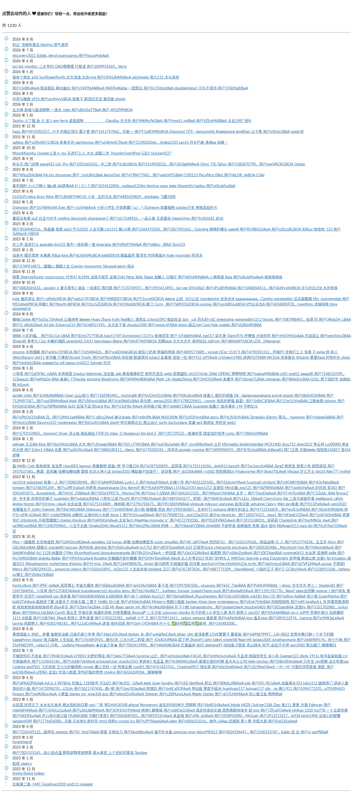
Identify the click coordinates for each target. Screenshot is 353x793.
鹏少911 (286, 689)
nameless (98, 542)
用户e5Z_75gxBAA (231, 586)
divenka (44, 558)
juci (15, 66)
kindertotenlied (252, 444)
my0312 (83, 363)
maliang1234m (134, 186)
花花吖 (30, 596)
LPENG (42, 672)
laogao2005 (262, 640)
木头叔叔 (172, 77)
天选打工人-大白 (81, 153)
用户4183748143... (55, 624)
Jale (118, 374)
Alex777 (333, 472)
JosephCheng (202, 591)
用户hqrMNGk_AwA (314, 520)
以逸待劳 (72, 320)
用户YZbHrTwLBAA (86, 607)
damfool (208, 564)
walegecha (50, 363)
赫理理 (152, 510)
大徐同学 (264, 336)
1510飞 (234, 352)
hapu (16, 132)
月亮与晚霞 (22, 99)
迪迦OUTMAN (255, 358)
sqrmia (18, 624)
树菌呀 (58, 553)
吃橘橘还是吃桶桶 (123, 558)
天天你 (126, 121)
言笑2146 (118, 277)
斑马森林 (51, 640)
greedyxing (226, 320)
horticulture (22, 586)
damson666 (206, 132)
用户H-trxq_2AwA (98, 564)
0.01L (315, 379)
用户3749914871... (28, 266)
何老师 (91, 488)
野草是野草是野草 (78, 753)
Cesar (69, 396)
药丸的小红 (207, 320)
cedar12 (43, 645)
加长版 (109, 374)
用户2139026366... (144, 142)
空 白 (296, 732)
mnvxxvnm (93, 266)
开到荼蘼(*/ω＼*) (130, 208)
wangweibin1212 (249, 320)
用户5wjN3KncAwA (41, 694)
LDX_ (258, 341)
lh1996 (84, 277)
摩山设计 (151, 423)
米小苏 (274, 656)
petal (168, 374)
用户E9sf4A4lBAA (275, 613)
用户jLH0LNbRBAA (49, 396)
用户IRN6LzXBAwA (229, 683)
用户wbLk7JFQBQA (83, 299)
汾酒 (305, 705)
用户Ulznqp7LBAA (250, 379)
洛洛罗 (57, 466)
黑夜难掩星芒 (133, 374)
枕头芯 (18, 164)
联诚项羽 (141, 358)
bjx (144, 434)
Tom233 (178, 245)
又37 (167, 569)
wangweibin (284, 299)
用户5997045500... (185, 586)
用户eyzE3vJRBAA (296, 510)
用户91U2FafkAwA (315, 504)
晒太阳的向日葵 (76, 705)
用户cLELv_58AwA (248, 499)
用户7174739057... (129, 288)
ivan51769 (113, 336)
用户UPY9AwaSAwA (153, 721)
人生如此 (67, 640)
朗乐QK (112, 640)
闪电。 (56, 645)
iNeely (197, 694)
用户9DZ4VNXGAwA (218, 520)
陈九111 (157, 77)
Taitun (222, 164)
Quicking (201, 229)
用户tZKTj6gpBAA (268, 553)
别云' (16, 45)
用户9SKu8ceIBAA (188, 396)
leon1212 (205, 488)
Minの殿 (232, 488)
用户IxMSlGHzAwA (103, 520)
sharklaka (152, 197)
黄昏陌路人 (22, 634)
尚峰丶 (222, 142)
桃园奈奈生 (258, 656)
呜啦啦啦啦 (280, 602)
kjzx (250, 618)
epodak (185, 450)
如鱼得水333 (292, 683)
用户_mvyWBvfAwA (197, 444)
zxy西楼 (322, 662)
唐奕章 (212, 618)
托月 (107, 363)
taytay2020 (121, 472)
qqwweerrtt (21, 309)
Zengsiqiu (258, 417)
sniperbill (230, 640)
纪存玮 (321, 488)
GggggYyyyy (22, 640)
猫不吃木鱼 (163, 732)
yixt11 (40, 358)
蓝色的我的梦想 (91, 672)
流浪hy (301, 607)
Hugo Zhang (101, 320)
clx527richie (198, 374)
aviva (321, 352)
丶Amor (285, 586)
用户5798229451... (188, 401)
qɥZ (35, 218)
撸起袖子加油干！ (146, 472)
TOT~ (191, 132)
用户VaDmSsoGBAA (274, 564)
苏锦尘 (77, 683)
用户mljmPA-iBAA (146, 417)
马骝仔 (172, 277)
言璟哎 (219, 488)
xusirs (159, 542)
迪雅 (127, 542)
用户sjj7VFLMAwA (306, 564)
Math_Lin (164, 379)
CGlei (260, 175)
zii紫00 (78, 515)
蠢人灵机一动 (106, 667)
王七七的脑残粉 (70, 667)
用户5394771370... (309, 689)
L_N (323, 602)
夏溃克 (142, 255)
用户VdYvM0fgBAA (194, 277)
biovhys (47, 45)
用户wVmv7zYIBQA (57, 352)
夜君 (60, 229)
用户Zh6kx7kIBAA (39, 575)
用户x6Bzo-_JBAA (157, 245)
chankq (66, 520)
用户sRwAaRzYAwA (238, 591)
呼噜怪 (250, 336)
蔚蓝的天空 (93, 99)
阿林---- (168, 526)
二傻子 (92, 602)
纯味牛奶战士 (238, 510)
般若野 (216, 553)
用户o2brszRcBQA (287, 229)
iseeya (70, 363)
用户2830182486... (264, 548)
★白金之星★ (107, 645)
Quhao (299, 164)
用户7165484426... (89, 352)
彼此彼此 (88, 434)
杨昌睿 (50, 229)
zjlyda (304, 656)
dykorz (76, 569)
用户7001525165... (28, 753)
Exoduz (79, 374)
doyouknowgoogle (116, 553)
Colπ (31, 466)
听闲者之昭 (153, 406)
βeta (229, 277)
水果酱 (46, 255)
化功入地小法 (100, 472)
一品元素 (148, 218)
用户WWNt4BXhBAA (138, 379)
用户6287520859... (155, 466)
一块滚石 (94, 288)
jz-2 (54, 683)
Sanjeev (192, 602)
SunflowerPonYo (52, 77)
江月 (218, 444)
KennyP (134, 488)
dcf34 (296, 716)
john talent (214, 640)
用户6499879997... (258, 634)
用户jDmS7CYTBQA (87, 336)
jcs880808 (115, 596)
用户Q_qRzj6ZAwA (27, 325)
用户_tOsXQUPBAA (162, 640)
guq (105, 694)
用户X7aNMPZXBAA (107, 482)
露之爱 (85, 132)
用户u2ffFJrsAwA (71, 488)
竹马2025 (81, 229)
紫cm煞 (125, 229)
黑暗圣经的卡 (206, 208)
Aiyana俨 (139, 613)
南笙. (322, 667)
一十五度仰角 (337, 710)
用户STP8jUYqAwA (146, 499)
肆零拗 (158, 710)
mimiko (184, 613)
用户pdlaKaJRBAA (85, 499)
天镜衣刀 (116, 732)
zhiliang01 (275, 450)
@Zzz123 (121, 569)
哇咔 (273, 526)
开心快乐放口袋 (55, 716)
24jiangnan (271, 341)
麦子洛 (164, 586)
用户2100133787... (265, 732)
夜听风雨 (118, 624)
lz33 (189, 548)
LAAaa (223, 721)
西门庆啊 (32, 164)
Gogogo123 (290, 656)
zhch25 (60, 245)
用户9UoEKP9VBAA (157, 488)
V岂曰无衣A (256, 304)
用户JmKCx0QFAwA (174, 689)
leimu (126, 591)
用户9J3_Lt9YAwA (203, 358)
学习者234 (131, 466)
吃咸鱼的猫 (179, 564)
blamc (130, 450)
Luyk (129, 482)
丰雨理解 (33, 352)
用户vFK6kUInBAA (136, 602)
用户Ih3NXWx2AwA (182, 662)
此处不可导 (280, 645)
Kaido (286, 732)
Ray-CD (269, 596)
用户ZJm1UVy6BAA (292, 401)
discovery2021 (24, 56)
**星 (100, 705)
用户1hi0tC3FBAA (261, 401)
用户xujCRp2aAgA (166, 444)
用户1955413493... (160, 288)
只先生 (309, 662)
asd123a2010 (198, 515)
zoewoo (62, 732)
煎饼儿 (73, 618)
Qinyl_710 (208, 164)
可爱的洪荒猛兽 (304, 667)
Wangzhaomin (37, 564)
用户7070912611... (165, 618)
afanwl (134, 705)
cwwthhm (305, 304)
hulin (116, 320)
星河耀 (51, 358)
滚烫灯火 (32, 245)
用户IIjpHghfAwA (180, 596)
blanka (75, 694)
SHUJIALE (197, 288)
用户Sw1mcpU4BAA (257, 466)
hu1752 (146, 548)
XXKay (308, 229)
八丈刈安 (155, 613)
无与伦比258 (312, 288)
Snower (184, 591)
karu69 (234, 466)
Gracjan (77, 266)
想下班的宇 (330, 379)
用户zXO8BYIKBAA (293, 482)
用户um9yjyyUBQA (56, 99)
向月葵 (195, 564)
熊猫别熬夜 (166, 352)
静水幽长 (63, 88)
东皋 (68, 721)
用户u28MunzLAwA (175, 694)
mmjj (103, 721)
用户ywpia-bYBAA (163, 325)
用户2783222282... (110, 618)
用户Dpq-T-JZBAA (156, 493)
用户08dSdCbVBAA (310, 396)
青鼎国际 (180, 374)
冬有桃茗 (65, 374)
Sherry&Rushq (33, 277)
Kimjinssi (79, 520)
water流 (297, 132)
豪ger (17, 613)
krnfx (253, 564)
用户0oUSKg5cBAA (63, 444)
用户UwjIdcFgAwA (300, 488)
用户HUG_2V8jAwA (74, 493)
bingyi (149, 564)
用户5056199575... (106, 493)
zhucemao (63, 175)
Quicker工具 (47, 153)
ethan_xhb (185, 634)
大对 (83, 444)
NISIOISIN (170, 417)
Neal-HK (245, 640)
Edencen (316, 705)
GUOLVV (19, 197)
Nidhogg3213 (288, 526)
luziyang (220, 510)
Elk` (237, 396)
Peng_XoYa (135, 277)
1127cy (148, 336)
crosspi (124, 721)
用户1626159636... (244, 542)
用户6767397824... (187, 569)
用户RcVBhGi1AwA (256, 229)
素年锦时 (20, 186)
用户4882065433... (28, 288)
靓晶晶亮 (128, 255)
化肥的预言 (96, 656)
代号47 (72, 277)
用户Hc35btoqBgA (159, 88)
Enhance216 (66, 325)
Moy (16, 542)
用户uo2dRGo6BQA (229, 304)
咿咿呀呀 (239, 374)
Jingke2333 (169, 142)
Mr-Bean (117, 607)
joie (248, 683)
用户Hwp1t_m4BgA (180, 121)
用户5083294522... (39, 569)
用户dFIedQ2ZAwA (293, 515)
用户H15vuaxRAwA (139, 515)
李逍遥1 (146, 662)
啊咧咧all (275, 694)
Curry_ (160, 304)
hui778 (320, 710)
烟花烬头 (28, 299)
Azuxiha (115, 591)
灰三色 (18, 245)
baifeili (131, 618)
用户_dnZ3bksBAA (188, 472)
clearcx (26, 764)
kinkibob (155, 569)
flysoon (18, 694)
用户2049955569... (102, 66)
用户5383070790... (243, 164)
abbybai (101, 548)
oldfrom (214, 341)
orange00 (57, 548)
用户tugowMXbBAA (263, 374)
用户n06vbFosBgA (220, 186)
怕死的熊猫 (226, 401)
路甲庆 (50, 732)
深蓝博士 (68, 586)
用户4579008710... (171, 515)
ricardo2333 (129, 662)
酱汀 (150, 304)
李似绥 (197, 689)
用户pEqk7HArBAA (255, 602)
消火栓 (75, 434)
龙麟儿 (160, 277)
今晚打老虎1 (99, 716)
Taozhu (18, 121)
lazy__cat (189, 320)
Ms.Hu (49, 175)
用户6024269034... (132, 672)
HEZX (246, 705)
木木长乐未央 (51, 705)
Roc (107, 406)
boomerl (51, 434)
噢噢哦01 (328, 645)
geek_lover (152, 683)
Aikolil (176, 558)
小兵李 (42, 591)
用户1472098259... (47, 689)
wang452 (48, 164)
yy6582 (256, 596)
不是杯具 (229, 526)
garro (215, 417)
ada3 (68, 229)
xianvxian (227, 504)
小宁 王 (143, 618)
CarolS (60, 613)
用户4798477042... (136, 175)
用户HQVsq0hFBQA (129, 304)
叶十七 (165, 624)
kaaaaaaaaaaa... (248, 299)
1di (109, 542)
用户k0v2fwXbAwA (228, 667)
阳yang (98, 406)
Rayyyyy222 (47, 423)
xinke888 (213, 526)
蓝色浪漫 (87, 618)
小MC (37, 784)
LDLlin (68, 689)
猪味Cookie (22, 320)
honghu (167, 683)
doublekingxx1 (187, 88)
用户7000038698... (74, 482)
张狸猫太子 (22, 510)
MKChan (238, 558)
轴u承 (52, 186)
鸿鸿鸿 (173, 450)
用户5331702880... (322, 607)
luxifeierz (170, 591)
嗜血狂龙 (174, 320)
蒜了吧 (184, 640)
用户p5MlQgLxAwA (328, 618)
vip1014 (19, 482)
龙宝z (53, 672)
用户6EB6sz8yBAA (110, 586)
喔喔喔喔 (155, 672)
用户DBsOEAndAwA (286, 662)
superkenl (62, 499)
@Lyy (332, 542)
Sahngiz (96, 363)
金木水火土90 (236, 662)
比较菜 (18, 705)
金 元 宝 (43, 121)
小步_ (92, 197)
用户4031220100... (200, 482)
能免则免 (43, 466)
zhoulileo (171, 542)
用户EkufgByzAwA (139, 732)
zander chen (22, 396)
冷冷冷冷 (299, 586)
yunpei (213, 352)
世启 (162, 510)
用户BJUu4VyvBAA (94, 423)
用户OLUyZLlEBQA (97, 304)
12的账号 (91, 683)
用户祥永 (339, 591)
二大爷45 (47, 66)
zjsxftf (115, 423)
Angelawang (226, 132)
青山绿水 (254, 645)
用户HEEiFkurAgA (27, 716)
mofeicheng (59, 564)
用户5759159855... (28, 434)
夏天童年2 (69, 288)
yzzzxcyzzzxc (55, 277)
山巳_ (155, 656)
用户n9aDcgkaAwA (124, 548)
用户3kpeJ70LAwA (271, 472)
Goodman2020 (54, 784)
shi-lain (49, 325)
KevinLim (229, 515)
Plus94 (125, 499)
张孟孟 (159, 662)
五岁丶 (242, 493)
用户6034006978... (281, 304)
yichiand (269, 482)
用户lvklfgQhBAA (232, 618)
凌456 (346, 450)
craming (198, 450)
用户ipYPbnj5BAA (107, 358)
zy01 (284, 374)
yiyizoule (197, 504)
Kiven (204, 602)
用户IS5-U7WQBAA (134, 444)
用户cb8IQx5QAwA (180, 710)
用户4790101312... (257, 352)
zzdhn (37, 510)
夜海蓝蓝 (162, 336)
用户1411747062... (106, 132)
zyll (62, 363)
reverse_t (323, 591)
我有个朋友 (22, 77)
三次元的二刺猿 (132, 640)
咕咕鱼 (229, 645)
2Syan (63, 434)
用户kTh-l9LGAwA (266, 683)
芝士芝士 (308, 472)
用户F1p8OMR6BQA (152, 132)
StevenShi (186, 186)
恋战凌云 (312, 336)
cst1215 (112, 229)
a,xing (265, 558)
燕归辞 (107, 288)
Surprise (143, 656)
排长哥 (206, 667)
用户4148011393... (92, 325)
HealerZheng (182, 379)
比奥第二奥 (22, 784)
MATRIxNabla (116, 88)
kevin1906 (310, 716)
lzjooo (183, 325)
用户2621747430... (89, 689)
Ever (62, 208)
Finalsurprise (245, 472)
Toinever (152, 694)
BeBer (56, 558)
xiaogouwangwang (256, 396)
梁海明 (323, 553)
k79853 (80, 656)
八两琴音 (217, 277)
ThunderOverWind (125, 153)
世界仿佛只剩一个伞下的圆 (312, 634)
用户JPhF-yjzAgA (46, 586)
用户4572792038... (185, 520)
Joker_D (117, 434)
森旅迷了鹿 (45, 602)
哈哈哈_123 (323, 229)
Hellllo (103, 602)
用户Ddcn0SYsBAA (234, 596)
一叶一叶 (283, 667)
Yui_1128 (44, 553)
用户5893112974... (284, 618)
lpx (22, 66)
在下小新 (182, 607)
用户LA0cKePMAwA (88, 710)
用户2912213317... (275, 716)
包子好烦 (198, 613)
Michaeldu (231, 444)
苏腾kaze (165, 341)
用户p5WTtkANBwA (88, 88)
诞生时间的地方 (172, 705)
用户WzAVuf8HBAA (158, 607)
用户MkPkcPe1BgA (148, 121)
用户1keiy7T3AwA (121, 656)
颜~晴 (110, 689)
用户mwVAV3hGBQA (276, 164)
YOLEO (105, 683)
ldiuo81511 (119, 526)
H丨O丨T (83, 186)
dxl (310, 526)
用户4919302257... (37, 132)
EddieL (42, 56)
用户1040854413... (253, 288)
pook (217, 591)
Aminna (153, 186)
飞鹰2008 (167, 197)
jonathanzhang (284, 640)
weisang (199, 618)
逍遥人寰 (341, 683)
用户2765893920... (90, 640)
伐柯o (113, 721)
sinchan (263, 662)
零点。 (284, 417)
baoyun (85, 466)
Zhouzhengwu (206, 596)
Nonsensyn (149, 705)
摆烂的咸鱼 (224, 396)
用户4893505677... (177, 499)
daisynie (253, 558)
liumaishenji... (47, 493)
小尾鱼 (64, 694)
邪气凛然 (61, 45)
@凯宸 (27, 618)
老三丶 (313, 586)
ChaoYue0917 (188, 667)
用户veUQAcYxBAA (142, 586)
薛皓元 (43, 548)
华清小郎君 (68, 672)
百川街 (140, 510)
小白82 (209, 472)
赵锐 (16, 764)
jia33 (72, 406)
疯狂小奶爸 (147, 352)
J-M (239, 406)
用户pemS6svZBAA (335, 336)
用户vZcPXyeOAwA (260, 667)
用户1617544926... (125, 218)
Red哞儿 (128, 320)
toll (48, 683)
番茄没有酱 (22, 218)
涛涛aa (211, 142)
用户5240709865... (53, 526)
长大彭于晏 (117, 325)
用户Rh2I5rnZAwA (146, 553)
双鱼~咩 (115, 466)
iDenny (272, 417)
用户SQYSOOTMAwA (123, 710)
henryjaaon (103, 341)
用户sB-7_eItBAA (138, 596)
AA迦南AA (66, 186)
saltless (18, 142)
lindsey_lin (136, 634)
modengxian (68, 423)
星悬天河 (67, 142)
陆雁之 (215, 406)
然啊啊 (191, 705)
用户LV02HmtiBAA (194, 417)
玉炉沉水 (105, 197)
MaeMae (141, 520)
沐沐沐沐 (228, 299)
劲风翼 (52, 472)
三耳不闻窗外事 (302, 499)
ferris (64, 121)
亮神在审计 (319, 613)
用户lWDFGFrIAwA (157, 716)
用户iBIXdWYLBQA (237, 341)
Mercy (18, 569)
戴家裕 (237, 634)
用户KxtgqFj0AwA (155, 482)
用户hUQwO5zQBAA (155, 396)
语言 (82, 288)
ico (133, 721)
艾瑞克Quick (203, 548)
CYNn (69, 553)
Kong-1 (116, 515)
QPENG (225, 374)
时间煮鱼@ (157, 255)
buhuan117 (255, 689)
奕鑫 (192, 423)
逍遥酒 (66, 596)
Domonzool (132, 336)
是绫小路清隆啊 (37, 110)
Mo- (317, 299)
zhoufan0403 (255, 607)
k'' (167, 520)
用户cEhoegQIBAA (102, 444)
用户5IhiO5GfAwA (208, 379)
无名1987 (236, 121)
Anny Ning (46, 197)
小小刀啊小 (37, 186)
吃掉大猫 (78, 602)
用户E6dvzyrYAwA (231, 482)
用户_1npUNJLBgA (88, 175)
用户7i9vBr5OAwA (58, 656)
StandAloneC (245, 569)
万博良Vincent (69, 358)
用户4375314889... (98, 504)
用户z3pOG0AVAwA (193, 553)
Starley (209, 694)
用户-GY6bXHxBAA (186, 336)
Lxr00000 (333, 444)
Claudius (113, 121)
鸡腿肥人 (32, 624)
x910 (36, 99)
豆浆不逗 (84, 406)
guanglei (47, 245)
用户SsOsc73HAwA (48, 320)
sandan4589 (22, 721)
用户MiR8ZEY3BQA (116, 299)
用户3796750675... (141, 504)
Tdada (149, 277)
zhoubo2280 (137, 325)
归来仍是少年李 (83, 634)
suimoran (170, 613)
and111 (73, 784)
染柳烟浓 (244, 526)
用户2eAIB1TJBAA (178, 406)
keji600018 (111, 255)
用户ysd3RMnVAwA (52, 401)
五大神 (18, 110)
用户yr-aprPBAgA (314, 732)
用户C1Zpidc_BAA (321, 493)
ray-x (295, 613)
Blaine (118, 341)
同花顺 (128, 358)
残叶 (248, 121)
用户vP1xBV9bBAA (221, 288)
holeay (39, 773)
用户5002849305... (125, 716)
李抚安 (221, 423)
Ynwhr (87, 358)
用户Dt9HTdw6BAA (154, 558)
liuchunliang (178, 423)
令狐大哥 (260, 721)
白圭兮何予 (48, 218)
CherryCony (273, 499)
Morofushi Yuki (292, 548)
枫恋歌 (109, 99)
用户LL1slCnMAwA (86, 624)
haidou (200, 186)
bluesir (38, 640)
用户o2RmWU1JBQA (42, 142)
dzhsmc (330, 401)
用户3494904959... (220, 450)
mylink (345, 472)
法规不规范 (100, 277)
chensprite (223, 548)
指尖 (130, 266)
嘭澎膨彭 (48, 88)
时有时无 (333, 358)
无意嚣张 (164, 218)
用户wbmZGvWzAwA (127, 694)
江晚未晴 (316, 401)
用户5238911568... (323, 569)
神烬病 (120, 504)
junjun (343, 607)
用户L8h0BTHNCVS (71, 197)
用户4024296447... (234, 732)
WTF (266, 645)
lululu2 (155, 358)
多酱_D (310, 352)
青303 (332, 488)
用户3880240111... (109, 450)
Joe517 (208, 336)
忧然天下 (32, 705)
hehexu (344, 569)
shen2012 (305, 444)
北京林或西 (45, 542)
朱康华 (229, 379)
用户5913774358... (300, 542)
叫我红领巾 (69, 132)
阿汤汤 (196, 255)
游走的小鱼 (22, 689)
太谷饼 (311, 553)
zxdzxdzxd (35, 482)
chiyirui (110, 672)
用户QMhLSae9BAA (69, 417)
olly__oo (272, 689)
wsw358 (95, 694)
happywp (298, 417)
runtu (231, 434)
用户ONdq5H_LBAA (335, 320)
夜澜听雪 (195, 434)
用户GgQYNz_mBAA (41, 374)
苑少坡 (313, 596)
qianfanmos (85, 142)
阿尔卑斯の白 (131, 423)
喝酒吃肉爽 (103, 613)
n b (209, 613)
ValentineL (94, 374)
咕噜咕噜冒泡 (143, 542)
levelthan (243, 132)
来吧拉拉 (200, 341)
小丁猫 (30, 121)
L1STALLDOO (185, 488)
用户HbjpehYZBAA (190, 526)
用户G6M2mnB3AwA (73, 542)
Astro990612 (208, 732)
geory (122, 266)
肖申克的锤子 (42, 499)
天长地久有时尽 (86, 721)
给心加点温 (53, 753)
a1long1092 (157, 320)
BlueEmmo (111, 379)
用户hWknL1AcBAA (38, 613)
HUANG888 (78, 716)
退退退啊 (77, 121)
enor (192, 732)
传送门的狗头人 (218, 558)
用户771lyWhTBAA (118, 510)
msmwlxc (157, 520)
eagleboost (325, 499)
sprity (163, 423)
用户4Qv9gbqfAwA (324, 482)
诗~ (15, 499)
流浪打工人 (294, 352)
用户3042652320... (186, 493)
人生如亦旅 (138, 569)
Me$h (22, 466)
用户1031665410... (85, 164)
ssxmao (206, 304)
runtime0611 (294, 553)
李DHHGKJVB (116, 705)
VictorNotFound (87, 553)
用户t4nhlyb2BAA (27, 363)
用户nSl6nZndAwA (237, 553)
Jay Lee (182, 288)
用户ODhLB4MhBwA (114, 77)
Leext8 (234, 229)
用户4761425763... (161, 667)
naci (92, 705)
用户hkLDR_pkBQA (240, 175)
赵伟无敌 (242, 504)
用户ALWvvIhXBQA (285, 288)
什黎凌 (81, 66)
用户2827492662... (178, 229)
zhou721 (289, 444)
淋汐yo (215, 515)
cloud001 (71, 466)
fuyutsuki (254, 482)
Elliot (219, 175)
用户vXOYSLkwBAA (169, 548)
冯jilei (213, 374)
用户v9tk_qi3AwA (199, 716)
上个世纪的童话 (121, 753)
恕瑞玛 (152, 689)
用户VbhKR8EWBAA (89, 596)
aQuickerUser (107, 662)
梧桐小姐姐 (176, 602)
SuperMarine (329, 596)
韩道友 (209, 423)
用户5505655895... (98, 569)
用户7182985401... (105, 396)
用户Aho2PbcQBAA (145, 526)
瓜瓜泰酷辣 (303, 299)
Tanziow (141, 753)
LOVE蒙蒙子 (220, 634)
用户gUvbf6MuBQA (85, 255)
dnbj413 (221, 466)
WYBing (64, 683)
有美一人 (51, 482)
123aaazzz (21, 379)
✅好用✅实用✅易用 (189, 624)
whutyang (240, 548)
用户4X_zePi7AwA (194, 542)
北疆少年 (177, 482)
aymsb (277, 396)
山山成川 (82, 396)
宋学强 (295, 558)
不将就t (339, 564)
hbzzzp (29, 504)
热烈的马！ (218, 542)
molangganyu (228, 602)
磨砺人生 (63, 266)
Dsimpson (20, 208)
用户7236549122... (28, 732)
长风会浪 (75, 504)
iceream (19, 488)
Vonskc (269, 320)
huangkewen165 (94, 591)
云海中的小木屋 (97, 515)
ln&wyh (23, 385)
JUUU (89, 341)
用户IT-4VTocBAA (291, 493)
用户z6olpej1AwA (229, 607)
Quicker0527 (161, 153)
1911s (314, 656)
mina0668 (44, 596)
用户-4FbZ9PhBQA (117, 110)
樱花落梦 (32, 255)
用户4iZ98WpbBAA (269, 488)
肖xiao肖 (19, 341)
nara (304, 526)
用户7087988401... (290, 320)
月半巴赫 (197, 142)
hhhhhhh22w (237, 564)
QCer (223, 352)
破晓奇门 (326, 683)
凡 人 (280, 542)
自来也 (18, 255)
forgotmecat (22, 742)
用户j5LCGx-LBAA (56, 336)
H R (56, 132)
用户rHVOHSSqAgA (288, 336)
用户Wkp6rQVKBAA (219, 493)
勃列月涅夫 (154, 374)
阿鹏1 (44, 304)
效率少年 (304, 466)
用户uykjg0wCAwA (161, 634)
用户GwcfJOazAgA (131, 689)
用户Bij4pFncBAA (296, 379)
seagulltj (307, 374)
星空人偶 (220, 613)
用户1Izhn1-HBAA (39, 450)
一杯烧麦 (169, 553)
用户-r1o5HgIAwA (81, 208)
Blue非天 (62, 607)
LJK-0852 (282, 634)
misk (16, 299)
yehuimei (258, 504)
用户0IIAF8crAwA (218, 499)
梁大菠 (221, 336)
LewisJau (180, 732)
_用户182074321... (252, 515)
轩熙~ (198, 499)
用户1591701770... (270, 591)
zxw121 (246, 488)
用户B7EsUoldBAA (251, 450)
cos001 (139, 667)
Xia (286, 499)
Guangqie (201, 406)
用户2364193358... (147, 229)
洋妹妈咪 (322, 304)
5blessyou (94, 510)
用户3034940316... (28, 229)
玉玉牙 (322, 542)
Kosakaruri (132, 434)
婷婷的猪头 (218, 229)
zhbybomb (30, 520)
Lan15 (184, 142)
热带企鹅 (125, 667)
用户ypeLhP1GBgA (167, 175)
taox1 (272, 515)
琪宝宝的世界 (214, 434)
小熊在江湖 (109, 499)
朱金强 (179, 716)
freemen (49, 510)
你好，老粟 (41, 634)
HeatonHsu (181, 218)
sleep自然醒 (306, 591)
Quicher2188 (262, 705)
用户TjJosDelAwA (262, 493)
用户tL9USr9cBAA (235, 417)
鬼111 (286, 705)
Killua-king (60, 255)
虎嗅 (16, 455)
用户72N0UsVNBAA (252, 434)
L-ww (55, 121)
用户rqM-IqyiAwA (305, 602)
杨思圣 (290, 466)
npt (56, 596)
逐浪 (106, 624)
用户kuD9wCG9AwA (330, 526)
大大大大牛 (182, 341)
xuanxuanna (68, 56)
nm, (84, 694)
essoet (288, 396)
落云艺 (72, 613)
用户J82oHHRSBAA (327, 510)
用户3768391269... (41, 488)
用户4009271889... (192, 352)
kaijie (333, 553)
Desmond (177, 132)
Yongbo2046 (99, 526)
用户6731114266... (198, 466)
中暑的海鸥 (56, 341)
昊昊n (65, 379)
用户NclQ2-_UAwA (128, 683)
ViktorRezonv (23, 358)
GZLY (146, 153)
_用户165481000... (222, 624)
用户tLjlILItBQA (125, 164)
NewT (291, 591)
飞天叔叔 (49, 667)
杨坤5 (146, 710)
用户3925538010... (251, 520)
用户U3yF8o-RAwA (127, 406)
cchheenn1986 (230, 358)
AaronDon (112, 175)
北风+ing (89, 77)
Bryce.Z (342, 493)
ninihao (298, 710)
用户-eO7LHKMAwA (232, 694)
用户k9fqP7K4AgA (127, 245)
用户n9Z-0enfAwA (189, 683)
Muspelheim (85, 645)
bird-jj (152, 434)
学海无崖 (86, 613)
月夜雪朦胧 (122, 613)
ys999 (305, 613)
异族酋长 (288, 358)
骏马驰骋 (162, 564)
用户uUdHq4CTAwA (111, 142)
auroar (327, 564)
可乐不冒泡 (208, 88)
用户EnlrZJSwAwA (282, 721)
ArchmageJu (337, 558)
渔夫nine (261, 618)
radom (187, 618)
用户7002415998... (134, 645)
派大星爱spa (339, 662)
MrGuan (252, 716)
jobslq (236, 705)
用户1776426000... (48, 721)
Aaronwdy (79, 218)
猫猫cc (50, 266)
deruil (53, 56)
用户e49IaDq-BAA (45, 379)
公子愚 (257, 132)
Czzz (43, 341)
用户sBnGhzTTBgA (86, 110)
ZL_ (49, 417)
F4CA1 (197, 656)
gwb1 (231, 423)
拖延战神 (267, 542)
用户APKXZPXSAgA (28, 683)
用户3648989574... (312, 640)
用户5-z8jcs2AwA (100, 417)
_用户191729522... (172, 434)
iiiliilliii (17, 336)
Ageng (170, 299)
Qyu (124, 488)
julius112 (310, 683)
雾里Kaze (318, 358)
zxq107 (254, 613)
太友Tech (126, 520)
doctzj (321, 472)
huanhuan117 (234, 689)
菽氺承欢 (100, 753)
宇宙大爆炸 (85, 586)
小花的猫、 (31, 336)
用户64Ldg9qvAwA (248, 277)
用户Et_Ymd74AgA (84, 732)
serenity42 (75, 341)
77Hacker (78, 379)
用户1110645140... (47, 662)
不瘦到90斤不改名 (27, 656)
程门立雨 (292, 450)
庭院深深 (319, 466)
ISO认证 (193, 299)
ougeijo (225, 325)
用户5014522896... (106, 186)
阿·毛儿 (332, 352)
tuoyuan (72, 548)
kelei (252, 662)
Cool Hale (210, 325)
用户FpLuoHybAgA (94, 56)
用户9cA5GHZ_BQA (207, 218)
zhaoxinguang (108, 488)
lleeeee (85, 320)
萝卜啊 (246, 721)
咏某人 (209, 396)
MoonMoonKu (24, 153)
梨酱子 (78, 99)
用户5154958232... (153, 164)
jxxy (256, 710)
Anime (18, 504)
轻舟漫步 (228, 406)
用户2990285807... (181, 510)
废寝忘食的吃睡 (212, 662)
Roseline (101, 558)
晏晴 (85, 472)
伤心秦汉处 (258, 694)
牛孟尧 (243, 656)
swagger (86, 784)
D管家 (241, 645)
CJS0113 (191, 175)
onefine (64, 218)
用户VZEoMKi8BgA (212, 121)
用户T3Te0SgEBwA (233, 88)
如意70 (312, 320)
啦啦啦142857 (329, 450)
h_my (62, 153)
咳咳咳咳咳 (273, 277)
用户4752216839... (265, 510)
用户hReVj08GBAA (165, 645)
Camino (267, 299)
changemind (210, 299)
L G (136, 482)
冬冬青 (25, 499)
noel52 (295, 374)
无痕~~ (128, 132)
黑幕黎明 (100, 466)
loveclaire (104, 245)
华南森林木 (22, 662)
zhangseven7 (99, 218)
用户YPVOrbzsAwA (78, 558)
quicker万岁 (186, 208)
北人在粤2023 (193, 558)
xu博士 (18, 575)
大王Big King (36, 444)
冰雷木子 (63, 602)
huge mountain (178, 255)
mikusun (212, 504)
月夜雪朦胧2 (49, 520)
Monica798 (131, 493)
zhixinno (76, 564)
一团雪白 (136, 88)
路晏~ (241, 401)
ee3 (200, 423)
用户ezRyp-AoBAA (291, 596)
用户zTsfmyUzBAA (93, 401)
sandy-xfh (133, 607)
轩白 (209, 683)
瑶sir (264, 526)
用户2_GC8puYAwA (291, 569)
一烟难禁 (28, 542)
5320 (309, 710)
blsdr (73, 401)
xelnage (18, 444)
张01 (200, 645)
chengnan (273, 379)
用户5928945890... (229, 716)
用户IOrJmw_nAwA (51, 504)
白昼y (322, 558)
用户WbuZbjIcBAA (27, 175)
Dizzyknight (279, 558)
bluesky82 (327, 586)
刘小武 (115, 602)
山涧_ (181, 299)
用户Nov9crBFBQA (65, 304)
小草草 (18, 374)
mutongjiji (129, 396)
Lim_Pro (62, 164)
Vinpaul (293, 472)
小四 (106, 607)
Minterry (159, 602)
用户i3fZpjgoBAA (280, 607)
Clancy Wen (276, 504)
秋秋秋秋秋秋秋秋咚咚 (35, 607)
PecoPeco (207, 175)
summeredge (331, 299)
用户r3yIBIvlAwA (26, 88)
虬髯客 (167, 358)
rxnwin (89, 667)
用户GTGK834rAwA (64, 591)
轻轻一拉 (180, 358)
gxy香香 (293, 504)
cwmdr (210, 401)
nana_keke (169, 186)
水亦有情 (330, 288)
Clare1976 (235, 336)
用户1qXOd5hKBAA (325, 515)
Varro (122, 66)
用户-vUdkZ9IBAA (57, 515)
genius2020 (163, 401)
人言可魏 (97, 229)
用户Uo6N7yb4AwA (79, 662)
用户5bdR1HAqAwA (214, 705)
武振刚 (235, 721)
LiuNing (68, 645)
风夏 (59, 450)
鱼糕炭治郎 (60, 634)
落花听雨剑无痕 (209, 710)
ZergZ (279, 466)
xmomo (19, 352)
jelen (174, 721)
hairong (306, 618)
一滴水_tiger (61, 110)
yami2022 (339, 504)
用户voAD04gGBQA (121, 352)
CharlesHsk (288, 520)
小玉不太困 (78, 526)
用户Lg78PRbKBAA (52, 406)
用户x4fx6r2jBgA (277, 132)
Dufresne (152, 208)
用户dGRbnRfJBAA (246, 325)
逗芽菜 (177, 466)
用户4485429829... (128, 197)
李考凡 (33, 341)
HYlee (220, 564)
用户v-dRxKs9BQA (51, 299)
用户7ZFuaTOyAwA (276, 710)
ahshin (120, 99)
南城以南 (309, 558)
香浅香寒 (202, 634)
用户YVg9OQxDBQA (183, 304)
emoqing (94, 379)
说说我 (167, 472)
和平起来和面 (331, 656)
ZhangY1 (197, 640)
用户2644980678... (128, 564)
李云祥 (319, 444)
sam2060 (298, 645)
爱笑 (296, 705)
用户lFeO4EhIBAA (71, 510)
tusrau (117, 542)
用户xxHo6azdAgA (175, 656)
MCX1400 (273, 444)
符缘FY (279, 352)
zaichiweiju (141, 77)
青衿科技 (86, 548)
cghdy (338, 499)
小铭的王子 (265, 569)
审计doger (123, 417)
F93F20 (103, 434)
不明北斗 (250, 406)
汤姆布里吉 (31, 45)
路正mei (195, 325)
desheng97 (214, 645)
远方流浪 (74, 77)
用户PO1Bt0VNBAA (173, 504)
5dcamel (110, 266)
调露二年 (102, 153)
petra (32, 197)
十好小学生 (106, 208)
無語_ (41, 472)
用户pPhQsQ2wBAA (29, 417)
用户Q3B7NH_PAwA (50, 618)
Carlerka (19, 667)
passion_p (52, 288)
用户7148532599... (329, 374)
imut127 (159, 596)
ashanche (63, 569)
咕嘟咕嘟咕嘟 (69, 472)
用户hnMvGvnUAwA (220, 656)
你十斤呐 (335, 640)
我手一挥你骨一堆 (81, 245)
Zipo (277, 705)
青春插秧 (168, 208)
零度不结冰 (212, 689)
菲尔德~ (147, 401)
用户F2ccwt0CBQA (149, 299)
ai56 (35, 77)
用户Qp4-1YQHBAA (142, 624)
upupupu (208, 586)
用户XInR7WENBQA (140, 341)
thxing (17, 773)
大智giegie (308, 450)
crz (345, 656)
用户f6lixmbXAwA (320, 548)
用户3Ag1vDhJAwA (112, 634)
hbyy (333, 304)
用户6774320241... (151, 450)
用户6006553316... (193, 721)
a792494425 (335, 689)
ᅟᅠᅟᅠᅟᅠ (95, 121)
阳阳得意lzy (225, 472)
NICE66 (274, 358)
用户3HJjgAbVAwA (184, 164)
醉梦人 (242, 613)
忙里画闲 (188, 645)
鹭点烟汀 (313, 645)
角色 (213, 721)
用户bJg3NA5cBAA (124, 401)
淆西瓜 (141, 320)
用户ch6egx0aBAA (321, 417)
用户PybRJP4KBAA (262, 586)
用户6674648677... (147, 591)
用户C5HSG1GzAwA (55, 710)
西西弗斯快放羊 (235, 710)
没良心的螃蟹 (330, 716)
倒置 (16, 277)
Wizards (303, 358)
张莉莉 (273, 520)
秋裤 (256, 526)
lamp (213, 602)
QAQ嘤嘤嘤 (65, 66)
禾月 (232, 613)
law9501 (33, 667)
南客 (104, 732)
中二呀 (106, 164)
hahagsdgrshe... (202, 607)
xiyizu (345, 358)
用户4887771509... (218, 569)
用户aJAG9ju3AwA (78, 450)
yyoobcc (32, 66)
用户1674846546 (43, 208)
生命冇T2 (205, 510)
